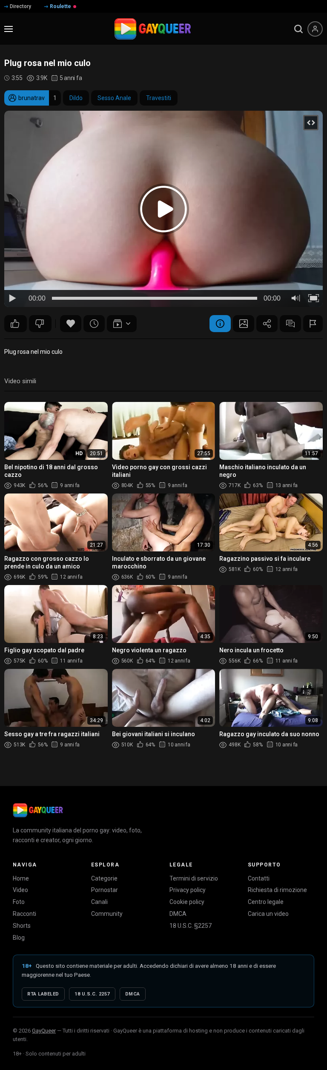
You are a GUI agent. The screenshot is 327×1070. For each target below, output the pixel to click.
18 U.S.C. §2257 (190, 925)
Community (107, 913)
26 (15, 323)
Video (20, 889)
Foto (19, 901)
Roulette (60, 6)
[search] (298, 29)
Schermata (243, 323)
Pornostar (104, 889)
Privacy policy (187, 889)
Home (21, 878)
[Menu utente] (315, 29)
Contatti (259, 878)
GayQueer (44, 1030)
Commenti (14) (290, 323)
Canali (99, 901)
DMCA (177, 913)
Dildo (76, 98)
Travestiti (158, 98)
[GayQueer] (38, 810)
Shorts (22, 925)
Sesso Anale (114, 98)
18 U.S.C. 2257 (92, 994)
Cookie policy (186, 901)
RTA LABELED (43, 994)
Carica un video (268, 913)
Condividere (267, 323)
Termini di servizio (193, 878)
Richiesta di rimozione (277, 889)
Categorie (104, 878)
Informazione (220, 323)
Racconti (24, 913)
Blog (19, 937)
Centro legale (266, 901)
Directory (20, 6)
